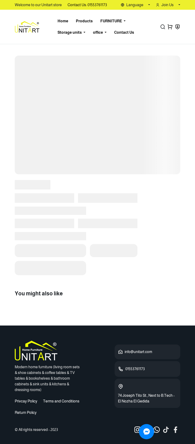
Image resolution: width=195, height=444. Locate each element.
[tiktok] (166, 429)
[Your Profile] (177, 27)
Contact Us (124, 32)
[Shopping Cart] (170, 27)
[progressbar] (97, 115)
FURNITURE (111, 21)
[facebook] (175, 429)
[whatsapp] (156, 429)
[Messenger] (146, 431)
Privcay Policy (26, 401)
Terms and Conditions (61, 401)
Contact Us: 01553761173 (87, 5)
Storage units (70, 32)
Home (63, 21)
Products (84, 21)
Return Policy (26, 413)
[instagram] (137, 429)
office (98, 32)
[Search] (163, 27)
